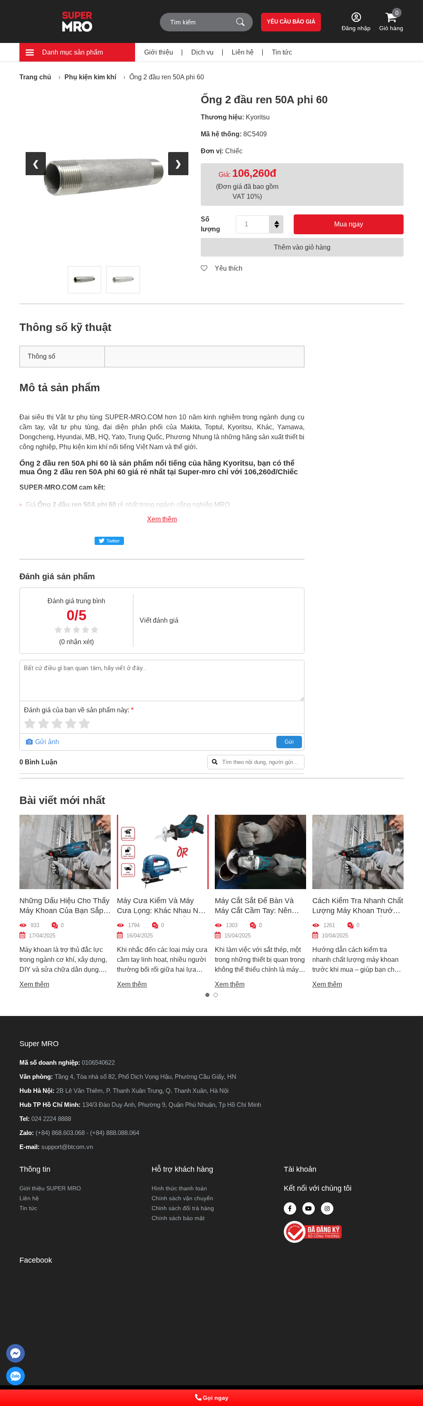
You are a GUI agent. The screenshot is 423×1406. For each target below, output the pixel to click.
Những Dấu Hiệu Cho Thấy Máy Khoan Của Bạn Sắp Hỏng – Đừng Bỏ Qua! (64, 911)
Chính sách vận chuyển (182, 1198)
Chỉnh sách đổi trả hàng (183, 1208)
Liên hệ (243, 52)
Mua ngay (348, 224)
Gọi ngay (215, 1397)
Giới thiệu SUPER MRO (50, 1188)
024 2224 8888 (51, 1118)
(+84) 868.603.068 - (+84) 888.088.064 (87, 1132)
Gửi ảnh (46, 741)
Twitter (113, 540)
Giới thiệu (158, 52)
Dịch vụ (202, 52)
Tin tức (282, 52)
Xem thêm (162, 519)
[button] (207, 995)
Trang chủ (35, 77)
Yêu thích (227, 268)
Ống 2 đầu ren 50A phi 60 (166, 77)
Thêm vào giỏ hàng (302, 247)
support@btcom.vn (67, 1146)
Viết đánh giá (159, 620)
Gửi (289, 742)
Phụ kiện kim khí (90, 77)
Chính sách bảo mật (178, 1218)
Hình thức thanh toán (179, 1188)
